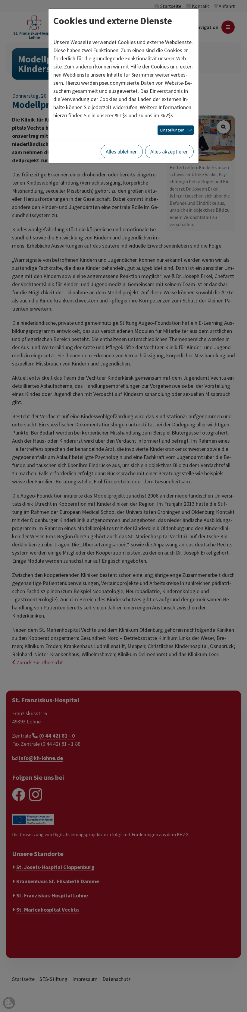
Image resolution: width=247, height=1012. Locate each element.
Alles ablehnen (122, 151)
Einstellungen (172, 130)
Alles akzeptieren (169, 151)
